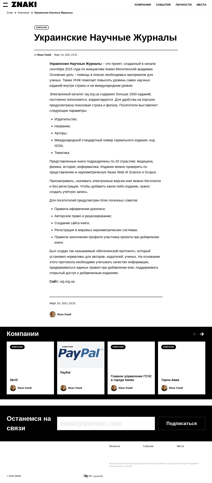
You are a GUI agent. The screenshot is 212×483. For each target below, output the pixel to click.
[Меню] (5, 4)
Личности (184, 4)
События (163, 4)
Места (201, 4)
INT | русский (95, 476)
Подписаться (181, 423)
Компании (143, 4)
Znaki (10, 12)
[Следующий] (201, 334)
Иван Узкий (64, 314)
